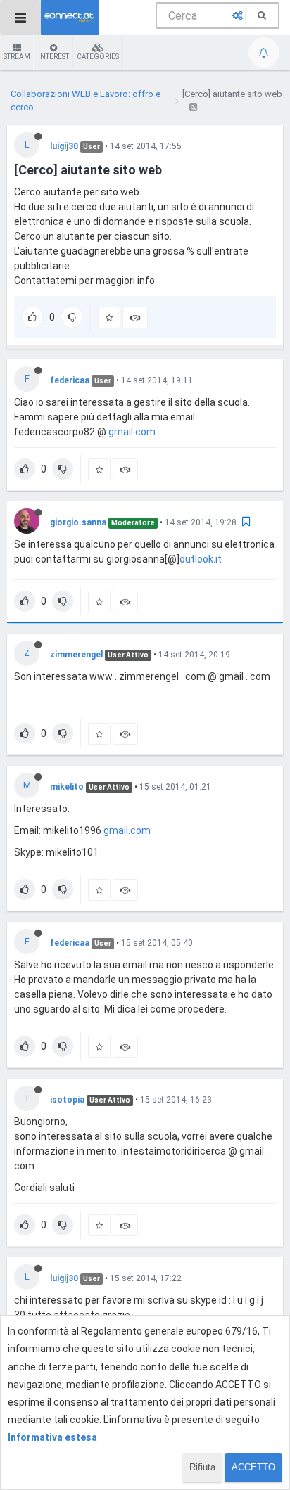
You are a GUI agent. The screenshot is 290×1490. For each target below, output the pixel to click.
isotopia (67, 1100)
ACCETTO (253, 1467)
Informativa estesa (52, 1437)
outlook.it (200, 559)
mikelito (67, 787)
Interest (53, 56)
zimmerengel (76, 655)
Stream (17, 56)
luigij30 (64, 146)
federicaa (69, 380)
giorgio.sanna (78, 522)
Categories (98, 56)
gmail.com (132, 431)
